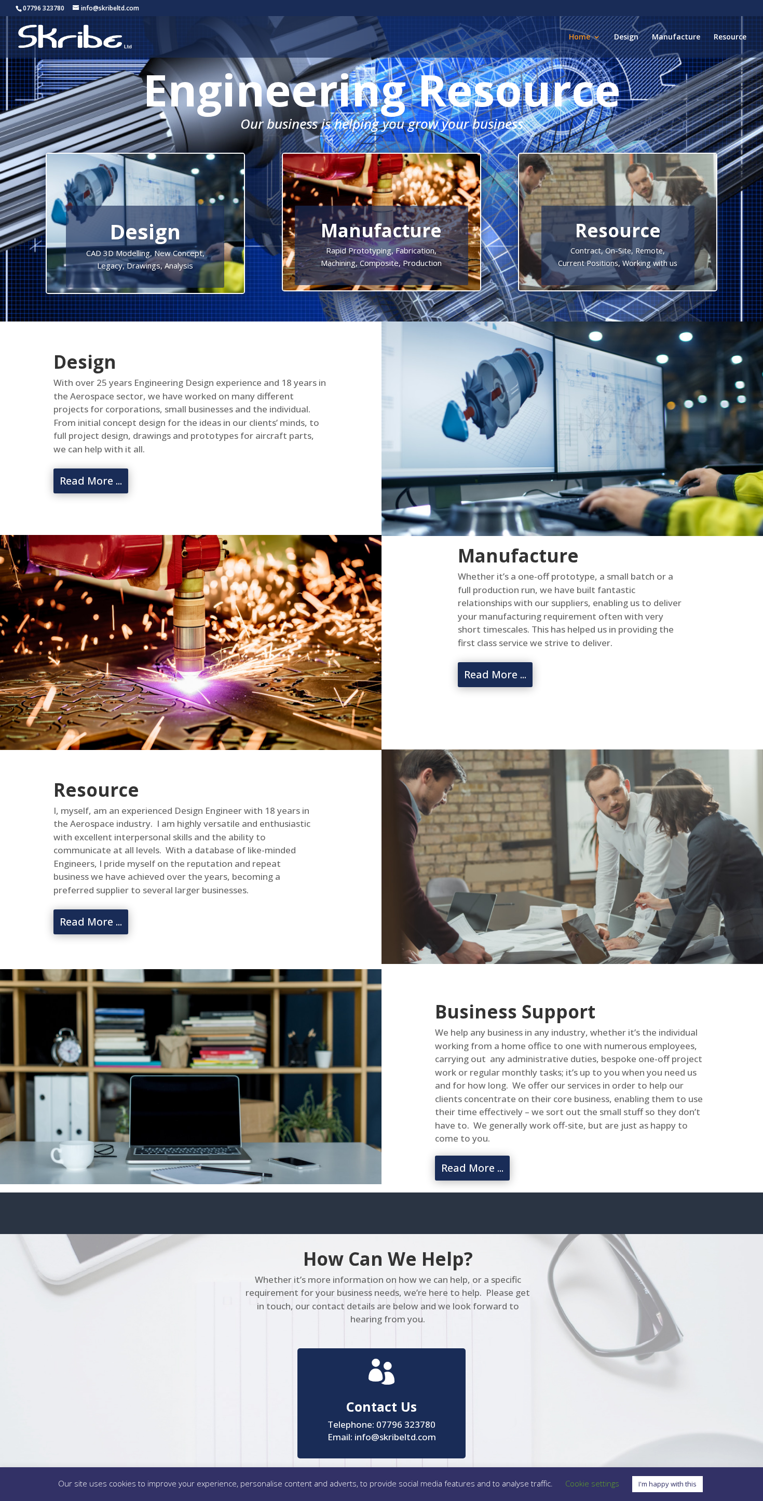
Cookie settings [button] (592, 1483)
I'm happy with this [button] (667, 1484)
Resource (730, 37)
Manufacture (676, 37)
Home (579, 37)
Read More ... (91, 481)
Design (626, 37)
